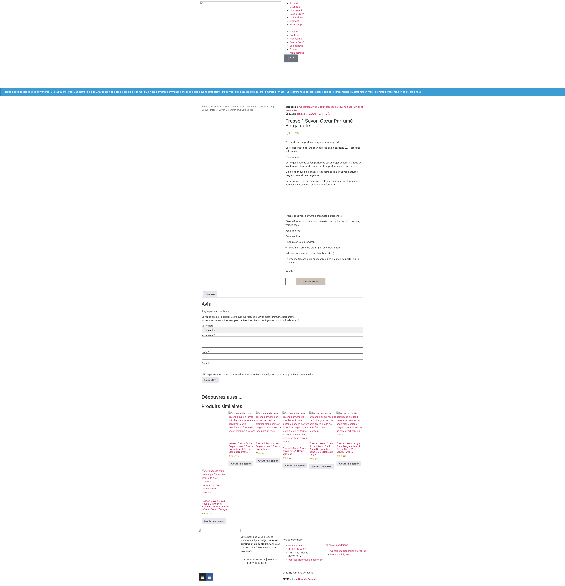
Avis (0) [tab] (210, 294)
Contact (294, 20)
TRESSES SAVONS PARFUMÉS (313, 113)
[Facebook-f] (209, 577)
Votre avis (208, 335)
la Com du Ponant (306, 579)
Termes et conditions (336, 544)
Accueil (294, 3)
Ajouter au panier (311, 282)
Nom (205, 352)
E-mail (206, 363)
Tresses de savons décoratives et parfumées (234, 106)
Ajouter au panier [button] (241, 463)
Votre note (207, 325)
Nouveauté (296, 10)
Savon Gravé (297, 13)
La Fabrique (296, 17)
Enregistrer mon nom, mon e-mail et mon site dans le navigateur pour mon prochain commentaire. (259, 374)
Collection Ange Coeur (311, 106)
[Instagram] (202, 577)
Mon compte (297, 24)
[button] (324, 28)
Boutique (295, 6)
